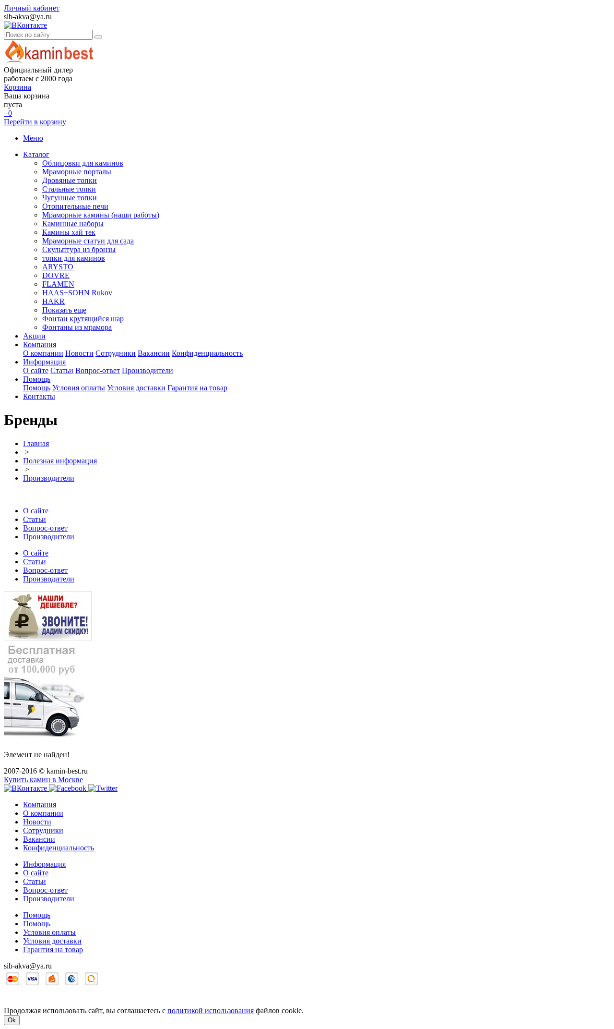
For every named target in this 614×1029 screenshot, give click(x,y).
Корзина (17, 87)
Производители (147, 370)
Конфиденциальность (207, 353)
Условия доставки (136, 388)
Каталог (36, 154)
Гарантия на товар (197, 388)
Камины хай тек (68, 232)
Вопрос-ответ (97, 370)
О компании (43, 353)
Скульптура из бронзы (79, 249)
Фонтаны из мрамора (77, 327)
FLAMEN (58, 284)
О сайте (35, 370)
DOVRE (56, 275)
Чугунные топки (69, 198)
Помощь (36, 379)
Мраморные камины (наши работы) (100, 215)
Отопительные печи (75, 206)
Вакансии (154, 353)
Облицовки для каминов (82, 163)
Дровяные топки (69, 180)
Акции (34, 336)
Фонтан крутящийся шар (83, 319)
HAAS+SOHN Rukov (77, 293)
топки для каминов (73, 258)
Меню (33, 138)
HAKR (53, 301)
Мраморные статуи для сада (88, 241)
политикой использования (210, 1010)
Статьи (61, 370)
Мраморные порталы (76, 172)
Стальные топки (69, 189)
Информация (44, 362)
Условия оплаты (78, 388)
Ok (12, 1020)
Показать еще (64, 310)
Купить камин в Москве (43, 779)
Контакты (39, 396)
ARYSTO (57, 267)
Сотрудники (115, 353)
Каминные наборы (73, 223)
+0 (8, 113)
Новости (79, 353)
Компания (39, 344)
